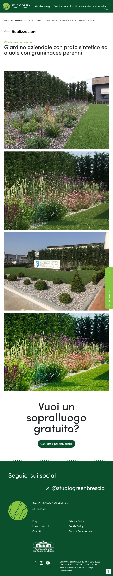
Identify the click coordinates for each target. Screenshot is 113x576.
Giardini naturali (62, 6)
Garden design (43, 6)
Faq (34, 521)
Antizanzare (99, 6)
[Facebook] (35, 563)
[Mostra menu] (106, 6)
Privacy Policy (76, 521)
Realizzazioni (17, 20)
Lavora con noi (40, 526)
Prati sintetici (82, 6)
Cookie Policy (76, 526)
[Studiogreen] (16, 6)
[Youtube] (47, 563)
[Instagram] (41, 563)
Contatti (36, 531)
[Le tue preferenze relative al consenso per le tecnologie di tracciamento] (108, 571)
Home (6, 20)
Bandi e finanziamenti (81, 531)
